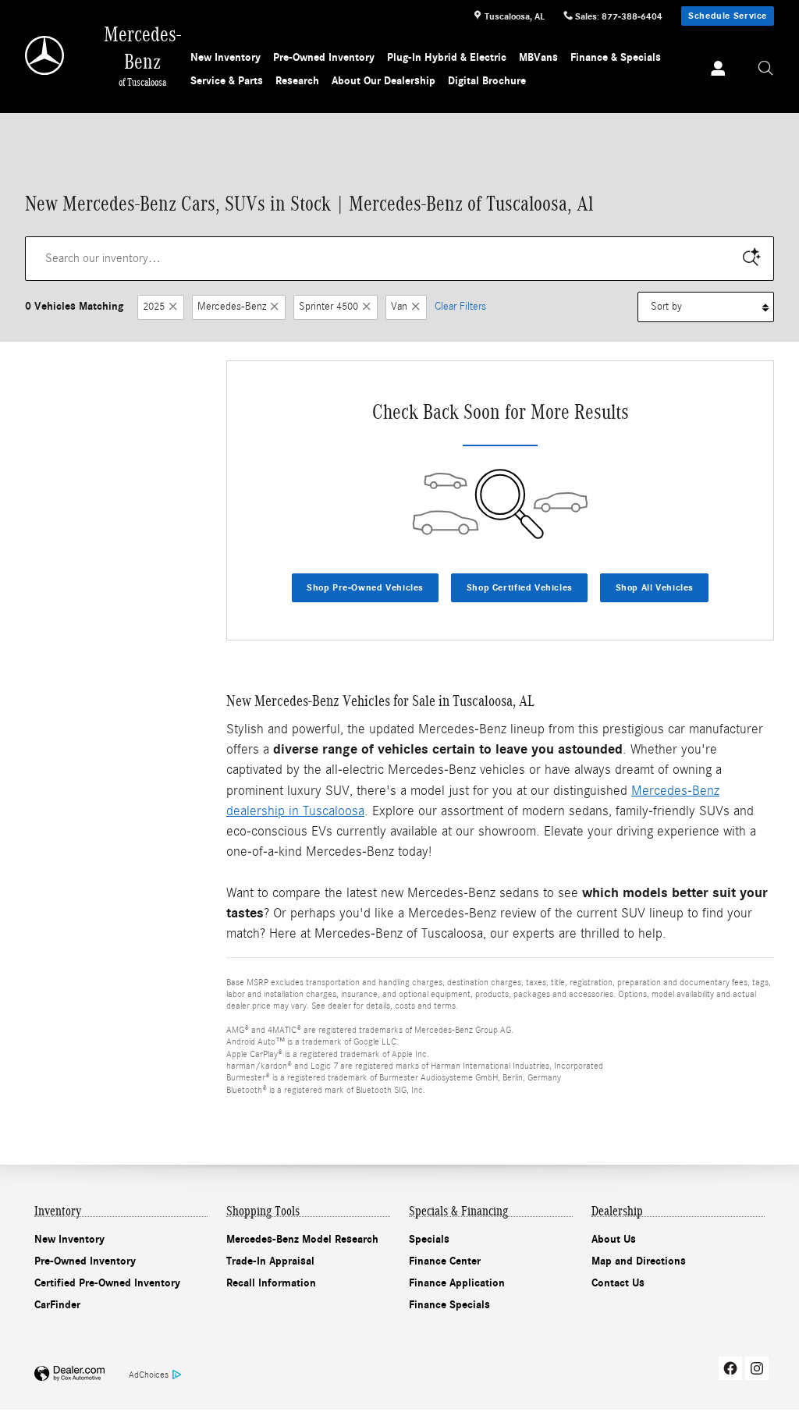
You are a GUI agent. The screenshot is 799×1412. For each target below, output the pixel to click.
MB (538, 57)
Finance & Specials (615, 57)
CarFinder (57, 1304)
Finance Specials (449, 1304)
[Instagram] (757, 1368)
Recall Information (271, 1283)
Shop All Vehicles (655, 587)
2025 (154, 306)
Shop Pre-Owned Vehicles (365, 587)
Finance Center (445, 1261)
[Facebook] (730, 1368)
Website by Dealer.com (69, 1374)
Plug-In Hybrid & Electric (446, 57)
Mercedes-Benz (231, 306)
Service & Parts (226, 80)
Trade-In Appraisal (270, 1261)
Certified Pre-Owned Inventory (107, 1283)
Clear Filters (460, 306)
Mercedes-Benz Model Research (302, 1239)
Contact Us (618, 1283)
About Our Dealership (383, 80)
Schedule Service (727, 15)
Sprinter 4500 (328, 306)
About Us (613, 1239)
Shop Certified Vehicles (520, 587)
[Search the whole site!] (766, 68)
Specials (429, 1239)
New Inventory (225, 57)
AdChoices (149, 1374)
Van (399, 306)
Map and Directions (638, 1261)
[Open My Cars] (714, 70)
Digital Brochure (487, 80)
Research (297, 80)
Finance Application (457, 1283)
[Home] (45, 55)
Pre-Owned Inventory (324, 57)
